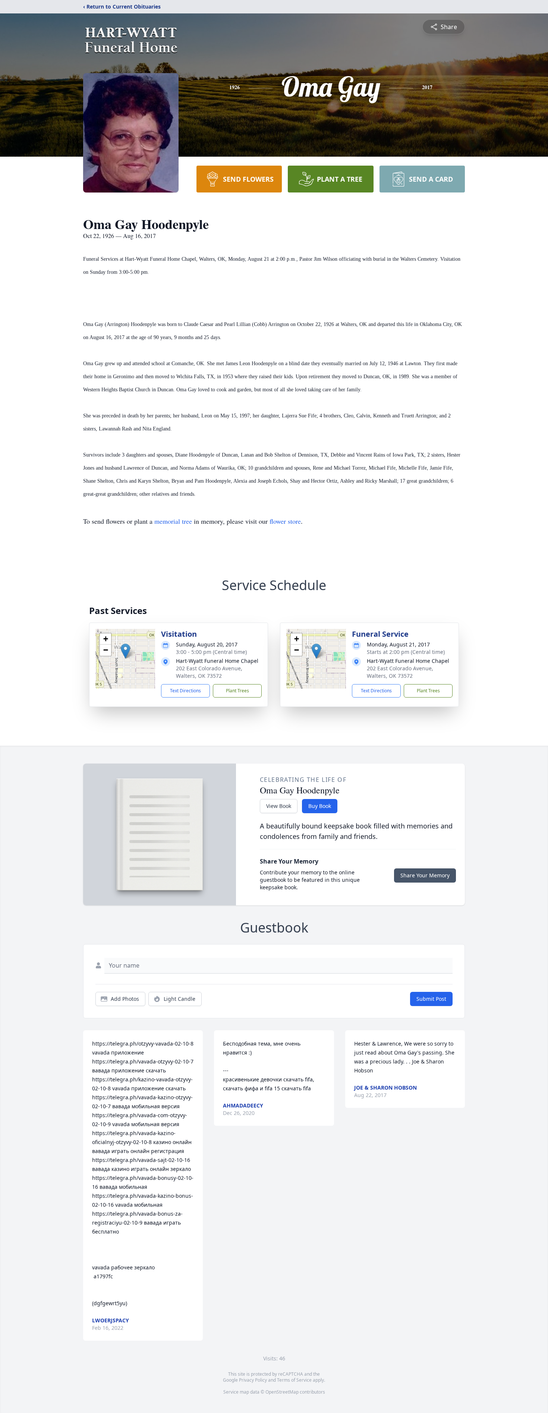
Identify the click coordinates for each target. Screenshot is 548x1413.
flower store (285, 521)
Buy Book (319, 805)
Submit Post (431, 998)
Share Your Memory (425, 875)
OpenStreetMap (282, 1392)
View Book (278, 805)
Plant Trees (237, 690)
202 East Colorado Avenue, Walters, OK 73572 (209, 672)
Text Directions (185, 690)
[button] (125, 651)
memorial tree (173, 521)
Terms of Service (294, 1380)
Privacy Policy (253, 1380)
